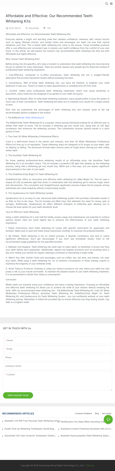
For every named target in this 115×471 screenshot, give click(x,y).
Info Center (106, 413)
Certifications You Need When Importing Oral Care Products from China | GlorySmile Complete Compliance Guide (87, 421)
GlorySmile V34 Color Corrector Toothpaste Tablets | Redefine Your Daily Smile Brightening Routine (30, 435)
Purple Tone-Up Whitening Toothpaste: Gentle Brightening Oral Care (30, 428)
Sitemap (90, 465)
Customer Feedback (83, 413)
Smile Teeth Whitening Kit (31, 117)
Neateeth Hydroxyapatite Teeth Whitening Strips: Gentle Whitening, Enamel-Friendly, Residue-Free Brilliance (87, 435)
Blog (97, 413)
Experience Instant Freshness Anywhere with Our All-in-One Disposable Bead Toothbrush (87, 428)
